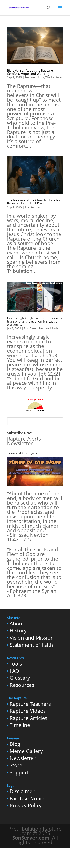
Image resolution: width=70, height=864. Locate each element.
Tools (16, 663)
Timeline (20, 725)
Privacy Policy (26, 805)
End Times (31, 328)
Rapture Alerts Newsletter (24, 441)
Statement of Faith (31, 645)
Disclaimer (22, 791)
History (18, 630)
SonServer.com (31, 837)
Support (19, 772)
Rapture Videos (28, 711)
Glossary (20, 677)
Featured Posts (34, 77)
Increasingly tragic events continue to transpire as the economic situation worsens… (34, 321)
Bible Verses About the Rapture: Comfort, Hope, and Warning (30, 72)
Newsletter (23, 758)
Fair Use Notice (28, 798)
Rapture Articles (28, 718)
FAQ (14, 670)
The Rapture (54, 77)
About (17, 623)
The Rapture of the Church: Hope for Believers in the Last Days (33, 201)
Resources (22, 685)
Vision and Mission (32, 637)
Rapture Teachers (30, 704)
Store (16, 765)
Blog (15, 744)
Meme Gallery (26, 751)
